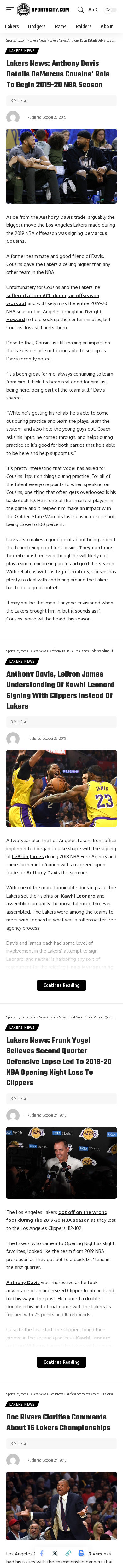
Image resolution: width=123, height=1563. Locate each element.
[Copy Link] (68, 1553)
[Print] (81, 1553)
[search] (80, 10)
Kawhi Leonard (78, 896)
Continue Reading (61, 985)
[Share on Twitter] (55, 1553)
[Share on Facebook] (41, 1553)
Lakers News (22, 51)
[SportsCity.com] (43, 9)
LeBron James (28, 856)
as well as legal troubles (60, 572)
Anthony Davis (56, 217)
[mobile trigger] (11, 9)
